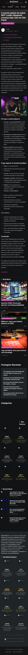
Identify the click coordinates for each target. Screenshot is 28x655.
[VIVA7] (7, 466)
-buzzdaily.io (4, 272)
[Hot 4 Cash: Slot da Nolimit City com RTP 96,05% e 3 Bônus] (5, 508)
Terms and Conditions (17, 651)
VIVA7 (7, 475)
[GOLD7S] (21, 615)
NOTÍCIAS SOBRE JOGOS (8, 23)
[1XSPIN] (7, 615)
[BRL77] (21, 466)
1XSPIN (7, 624)
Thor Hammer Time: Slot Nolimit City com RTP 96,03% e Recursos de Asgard (13, 373)
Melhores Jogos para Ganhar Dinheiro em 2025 (11, 322)
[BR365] (7, 427)
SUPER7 (7, 456)
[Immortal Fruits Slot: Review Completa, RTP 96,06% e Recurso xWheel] (5, 517)
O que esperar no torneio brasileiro (13, 37)
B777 (21, 436)
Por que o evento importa (10, 34)
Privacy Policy (8, 651)
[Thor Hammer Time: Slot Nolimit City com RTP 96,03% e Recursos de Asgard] (5, 491)
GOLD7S (21, 624)
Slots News (4, 420)
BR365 (7, 436)
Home (3, 6)
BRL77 (21, 475)
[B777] (21, 427)
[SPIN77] (21, 447)
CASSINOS (10, 6)
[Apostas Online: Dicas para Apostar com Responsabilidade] (14, 291)
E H (8, 29)
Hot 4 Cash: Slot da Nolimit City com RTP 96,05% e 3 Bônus (13, 383)
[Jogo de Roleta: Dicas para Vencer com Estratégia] (14, 338)
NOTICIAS (23, 6)
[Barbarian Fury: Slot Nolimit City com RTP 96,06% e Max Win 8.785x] (5, 500)
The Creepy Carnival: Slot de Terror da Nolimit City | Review (13, 394)
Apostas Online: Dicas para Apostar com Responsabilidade (12, 304)
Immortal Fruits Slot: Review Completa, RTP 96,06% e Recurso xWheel (12, 388)
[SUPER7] (7, 447)
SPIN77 (21, 456)
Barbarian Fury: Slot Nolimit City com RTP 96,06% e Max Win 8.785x (13, 378)
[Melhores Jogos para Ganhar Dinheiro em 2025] (14, 315)
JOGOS (17, 6)
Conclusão (6, 40)
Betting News (4, 406)
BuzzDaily (14, 1)
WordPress (20, 649)
